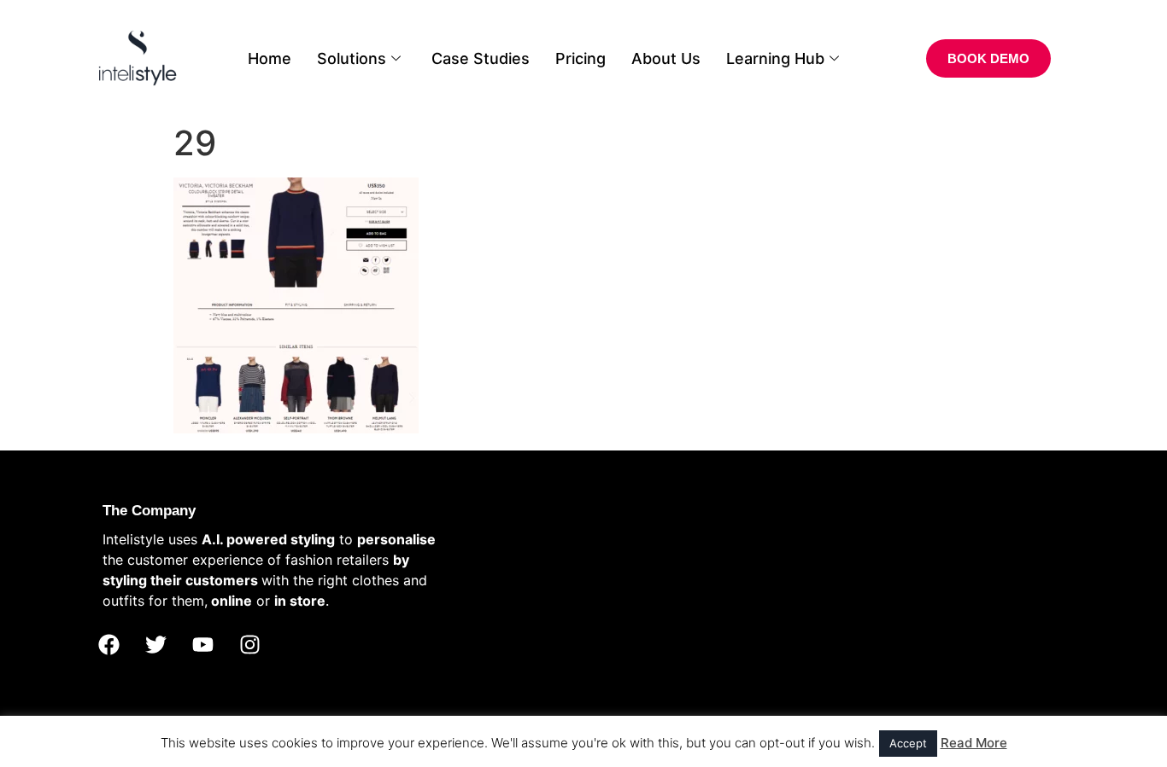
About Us (666, 58)
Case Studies (480, 58)
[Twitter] (155, 645)
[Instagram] (249, 645)
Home (269, 58)
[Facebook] (108, 645)
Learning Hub (775, 58)
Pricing (580, 58)
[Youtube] (202, 645)
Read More (974, 743)
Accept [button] (908, 743)
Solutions (351, 58)
